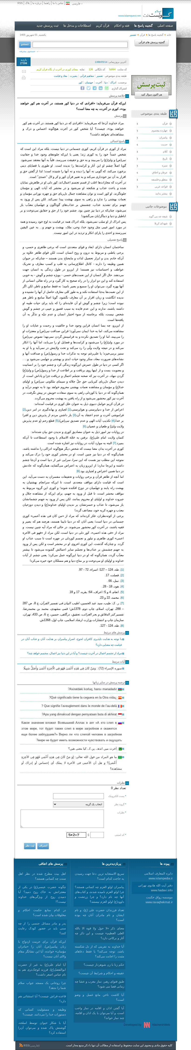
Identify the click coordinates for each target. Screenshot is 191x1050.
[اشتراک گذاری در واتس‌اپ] (107, 88)
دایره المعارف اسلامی (158, 876)
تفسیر (99, 75)
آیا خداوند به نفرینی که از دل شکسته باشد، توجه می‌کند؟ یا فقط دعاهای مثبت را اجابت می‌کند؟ (99, 951)
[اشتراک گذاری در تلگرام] (94, 88)
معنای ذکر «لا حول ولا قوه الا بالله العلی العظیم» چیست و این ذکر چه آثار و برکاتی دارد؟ (99, 933)
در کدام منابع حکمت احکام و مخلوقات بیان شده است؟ (42, 912)
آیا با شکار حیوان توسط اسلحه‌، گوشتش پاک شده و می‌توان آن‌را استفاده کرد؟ (42, 1027)
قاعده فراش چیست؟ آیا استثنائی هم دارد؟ (42, 998)
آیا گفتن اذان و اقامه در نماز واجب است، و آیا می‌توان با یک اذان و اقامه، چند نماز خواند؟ (99, 1013)
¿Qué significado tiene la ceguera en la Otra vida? (83, 698)
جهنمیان (89, 82)
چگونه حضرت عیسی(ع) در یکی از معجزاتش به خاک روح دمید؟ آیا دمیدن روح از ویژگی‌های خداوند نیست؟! (42, 894)
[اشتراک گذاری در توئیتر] (88, 88)
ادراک (113, 82)
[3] (74, 415)
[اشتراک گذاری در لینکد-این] (100, 88)
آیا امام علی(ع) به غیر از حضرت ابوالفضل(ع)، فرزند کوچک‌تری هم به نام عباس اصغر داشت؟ (42, 969)
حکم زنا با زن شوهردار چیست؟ (104, 964)
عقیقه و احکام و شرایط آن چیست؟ (101, 973)
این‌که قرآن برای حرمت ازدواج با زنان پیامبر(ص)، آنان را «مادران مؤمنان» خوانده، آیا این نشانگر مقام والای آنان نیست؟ (42, 949)
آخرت (99, 82)
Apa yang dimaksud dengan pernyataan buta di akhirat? (80, 715)
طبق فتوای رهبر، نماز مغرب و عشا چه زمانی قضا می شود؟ (99, 984)
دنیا (106, 82)
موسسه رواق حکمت (159, 899)
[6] (84, 426)
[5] (56, 420)
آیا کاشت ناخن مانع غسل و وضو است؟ (99, 997)
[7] (114, 443)
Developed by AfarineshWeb (147, 1024)
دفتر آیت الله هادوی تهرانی (155, 888)
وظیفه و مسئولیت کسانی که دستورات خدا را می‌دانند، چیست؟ (42, 1012)
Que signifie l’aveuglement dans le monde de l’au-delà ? (79, 706)
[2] (24, 409)
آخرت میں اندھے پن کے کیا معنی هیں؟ (93, 749)
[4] (113, 420)
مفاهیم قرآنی (87, 75)
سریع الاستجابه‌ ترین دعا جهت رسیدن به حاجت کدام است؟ (99, 876)
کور (80, 82)
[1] (69, 409)
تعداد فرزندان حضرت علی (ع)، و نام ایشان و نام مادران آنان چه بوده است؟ (99, 915)
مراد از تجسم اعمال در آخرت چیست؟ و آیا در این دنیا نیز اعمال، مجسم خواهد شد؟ (74, 653)
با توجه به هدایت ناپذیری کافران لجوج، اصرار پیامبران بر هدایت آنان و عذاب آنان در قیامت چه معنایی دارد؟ (71, 641)
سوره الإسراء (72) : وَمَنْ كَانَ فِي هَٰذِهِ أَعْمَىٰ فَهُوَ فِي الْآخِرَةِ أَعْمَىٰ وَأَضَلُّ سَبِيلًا (73, 668)
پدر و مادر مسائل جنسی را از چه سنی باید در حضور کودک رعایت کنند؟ (42, 928)
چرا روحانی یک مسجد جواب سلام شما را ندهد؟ (42, 985)
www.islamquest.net (129, 15)
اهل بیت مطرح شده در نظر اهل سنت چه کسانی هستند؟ (42, 876)
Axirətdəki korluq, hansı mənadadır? (93, 689)
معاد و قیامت (60, 75)
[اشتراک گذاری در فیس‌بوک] (82, 88)
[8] (78, 471)
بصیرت (73, 75)
